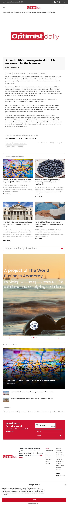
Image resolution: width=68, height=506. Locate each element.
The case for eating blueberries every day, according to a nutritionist (47, 182)
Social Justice (33, 73)
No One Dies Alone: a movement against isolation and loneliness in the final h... (49, 224)
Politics (38, 412)
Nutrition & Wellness (16, 12)
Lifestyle (60, 412)
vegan (44, 79)
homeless (42, 81)
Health (8, 12)
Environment (14, 412)
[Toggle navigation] (4, 7)
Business (8, 73)
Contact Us (59, 463)
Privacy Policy (60, 465)
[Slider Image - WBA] (33, 337)
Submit (60, 436)
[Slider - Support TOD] (34, 337)
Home (4, 12)
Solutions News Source (13, 138)
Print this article (30, 138)
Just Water (55, 105)
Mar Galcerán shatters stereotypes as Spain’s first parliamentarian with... (17, 224)
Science (23, 412)
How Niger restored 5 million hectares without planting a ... (32, 398)
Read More (6, 194)
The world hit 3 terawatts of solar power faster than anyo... (32, 392)
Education (46, 412)
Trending (42, 73)
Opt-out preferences (33, 503)
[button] (65, 485)
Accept (34, 500)
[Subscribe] (31, 337)
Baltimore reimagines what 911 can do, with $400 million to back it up (17, 181)
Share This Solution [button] (11, 67)
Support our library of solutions (21, 248)
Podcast (58, 457)
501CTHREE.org (37, 109)
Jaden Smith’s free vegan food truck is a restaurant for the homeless (38, 12)
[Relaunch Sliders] (36, 337)
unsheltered (50, 89)
